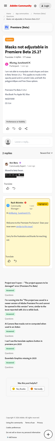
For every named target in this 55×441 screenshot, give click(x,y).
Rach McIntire (17, 202)
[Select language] (35, 5)
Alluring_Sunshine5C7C (20, 62)
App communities (22, 13)
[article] (27, 176)
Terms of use (30, 422)
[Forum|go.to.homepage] (21, 6)
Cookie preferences (13, 427)
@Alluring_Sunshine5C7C (19, 213)
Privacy (40, 422)
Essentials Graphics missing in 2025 (21, 358)
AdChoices (13, 437)
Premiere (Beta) (40, 13)
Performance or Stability (15, 121)
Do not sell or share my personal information (23, 432)
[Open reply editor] (27, 141)
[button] (5, 6)
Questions (10, 16)
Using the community (14, 422)
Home (8, 13)
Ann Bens (13, 162)
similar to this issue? (24, 226)
